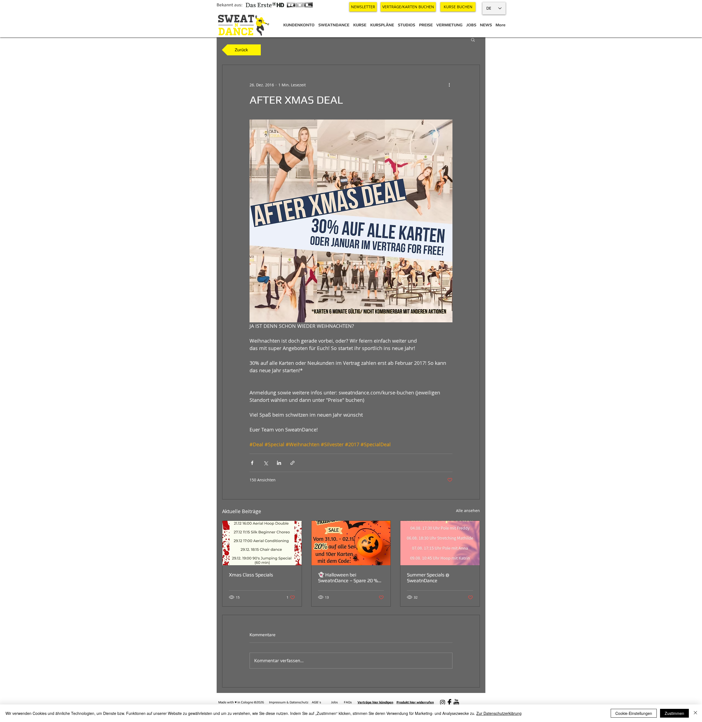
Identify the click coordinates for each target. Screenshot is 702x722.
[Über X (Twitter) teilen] (265, 462)
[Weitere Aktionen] (449, 84)
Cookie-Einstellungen (633, 713)
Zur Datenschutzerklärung (499, 713)
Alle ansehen (468, 510)
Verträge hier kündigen (375, 702)
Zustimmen (674, 713)
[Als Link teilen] (292, 462)
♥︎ (236, 702)
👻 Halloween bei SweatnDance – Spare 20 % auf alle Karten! (348, 577)
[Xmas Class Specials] (262, 543)
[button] (472, 39)
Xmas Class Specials (251, 575)
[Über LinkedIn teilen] (279, 462)
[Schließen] (695, 713)
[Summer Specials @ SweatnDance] (440, 543)
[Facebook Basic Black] (449, 702)
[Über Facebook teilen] (252, 462)
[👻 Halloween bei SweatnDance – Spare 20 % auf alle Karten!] (351, 543)
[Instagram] (442, 702)
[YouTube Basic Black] (456, 702)
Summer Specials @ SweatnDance (428, 577)
